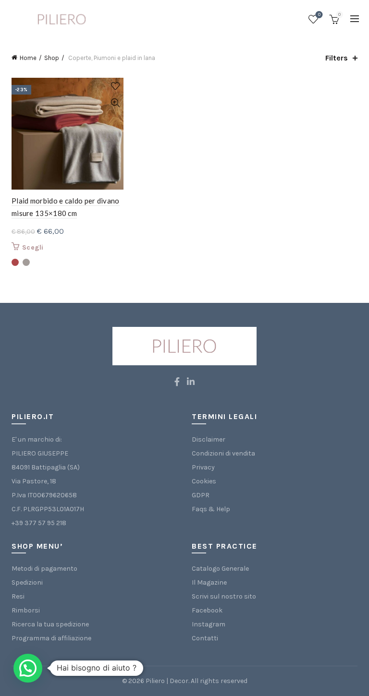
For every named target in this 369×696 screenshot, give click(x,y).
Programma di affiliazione (51, 638)
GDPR (200, 495)
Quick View (115, 103)
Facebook (207, 610)
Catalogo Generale (220, 568)
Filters (336, 57)
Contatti (205, 638)
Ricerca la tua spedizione (50, 624)
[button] (27, 668)
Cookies (204, 481)
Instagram (208, 624)
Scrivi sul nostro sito (224, 596)
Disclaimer (208, 439)
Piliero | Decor (167, 681)
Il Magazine (209, 582)
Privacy (203, 467)
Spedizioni (27, 582)
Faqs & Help (211, 509)
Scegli (33, 247)
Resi (18, 596)
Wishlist (319, 14)
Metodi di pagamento (44, 568)
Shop (51, 57)
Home (28, 57)
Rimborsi (26, 610)
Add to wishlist (115, 86)
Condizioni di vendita (223, 453)
